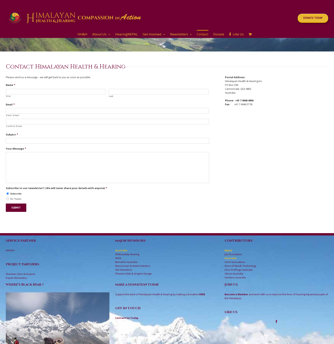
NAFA (118, 258)
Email (10, 104)
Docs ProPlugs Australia (238, 269)
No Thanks (15, 198)
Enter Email (12, 115)
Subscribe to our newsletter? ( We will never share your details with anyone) (56, 188)
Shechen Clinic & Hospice (20, 274)
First (8, 96)
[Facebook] (276, 321)
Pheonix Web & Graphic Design (133, 273)
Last (111, 96)
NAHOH (10, 250)
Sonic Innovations (235, 262)
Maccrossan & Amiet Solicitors (132, 266)
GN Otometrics (123, 269)
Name (10, 85)
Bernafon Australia (126, 262)
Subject (12, 134)
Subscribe (15, 193)
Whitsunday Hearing (127, 254)
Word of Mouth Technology (240, 266)
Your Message (16, 148)
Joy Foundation (233, 254)
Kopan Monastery (16, 278)
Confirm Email (14, 126)
